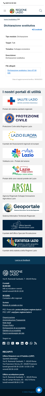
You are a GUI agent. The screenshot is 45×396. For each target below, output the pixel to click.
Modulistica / (13, 19)
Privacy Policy (8, 325)
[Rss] (35, 343)
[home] (19, 11)
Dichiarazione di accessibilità (14, 328)
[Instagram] (8, 343)
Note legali (7, 323)
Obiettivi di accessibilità (12, 331)
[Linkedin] (22, 343)
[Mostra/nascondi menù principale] (6, 10)
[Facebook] (4, 343)
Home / (6, 19)
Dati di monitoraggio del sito (13, 333)
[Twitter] (12, 343)
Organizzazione (9, 317)
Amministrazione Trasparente (14, 320)
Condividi (38, 30)
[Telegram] (26, 343)
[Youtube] (17, 343)
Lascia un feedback (22, 260)
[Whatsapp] (31, 343)
